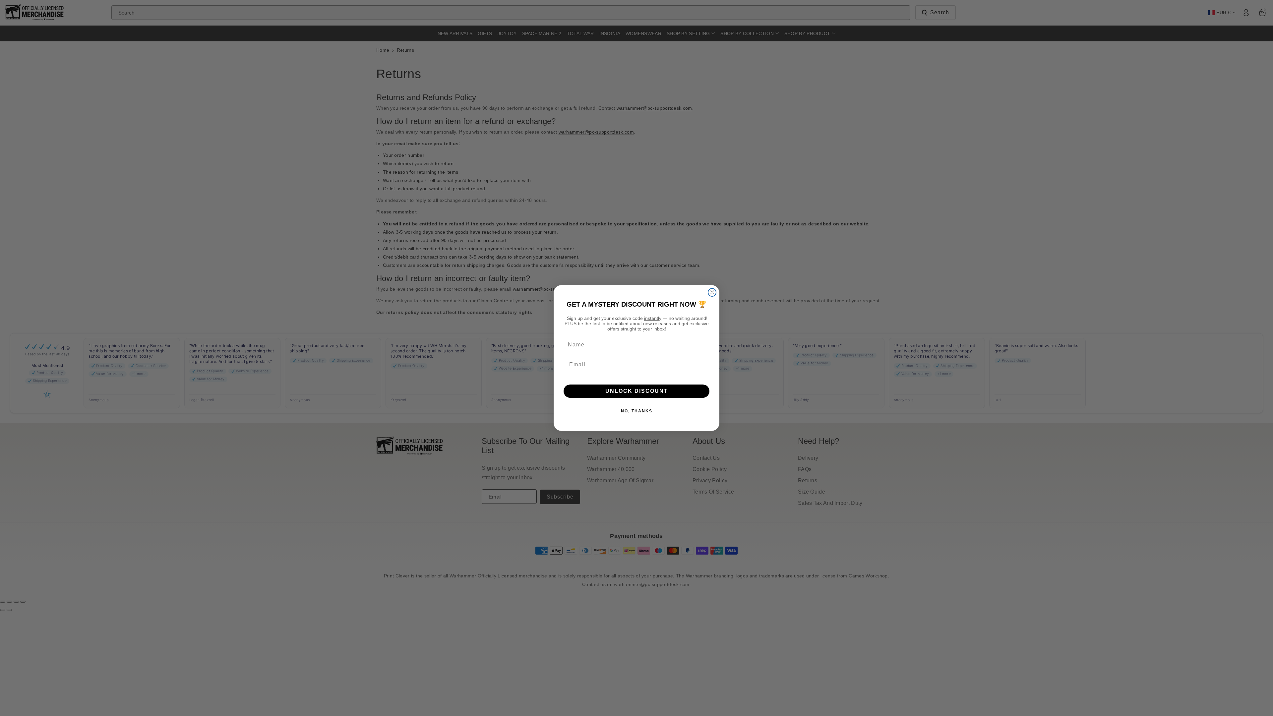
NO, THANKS (636, 411)
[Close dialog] (712, 292)
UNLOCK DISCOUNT (636, 391)
